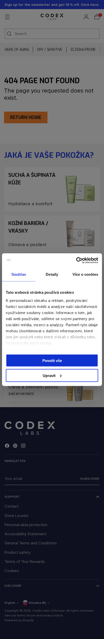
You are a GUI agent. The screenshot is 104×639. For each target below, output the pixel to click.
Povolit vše (52, 360)
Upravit (49, 375)
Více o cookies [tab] (85, 274)
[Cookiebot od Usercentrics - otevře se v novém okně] (76, 260)
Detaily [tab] (52, 274)
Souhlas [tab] (18, 274)
